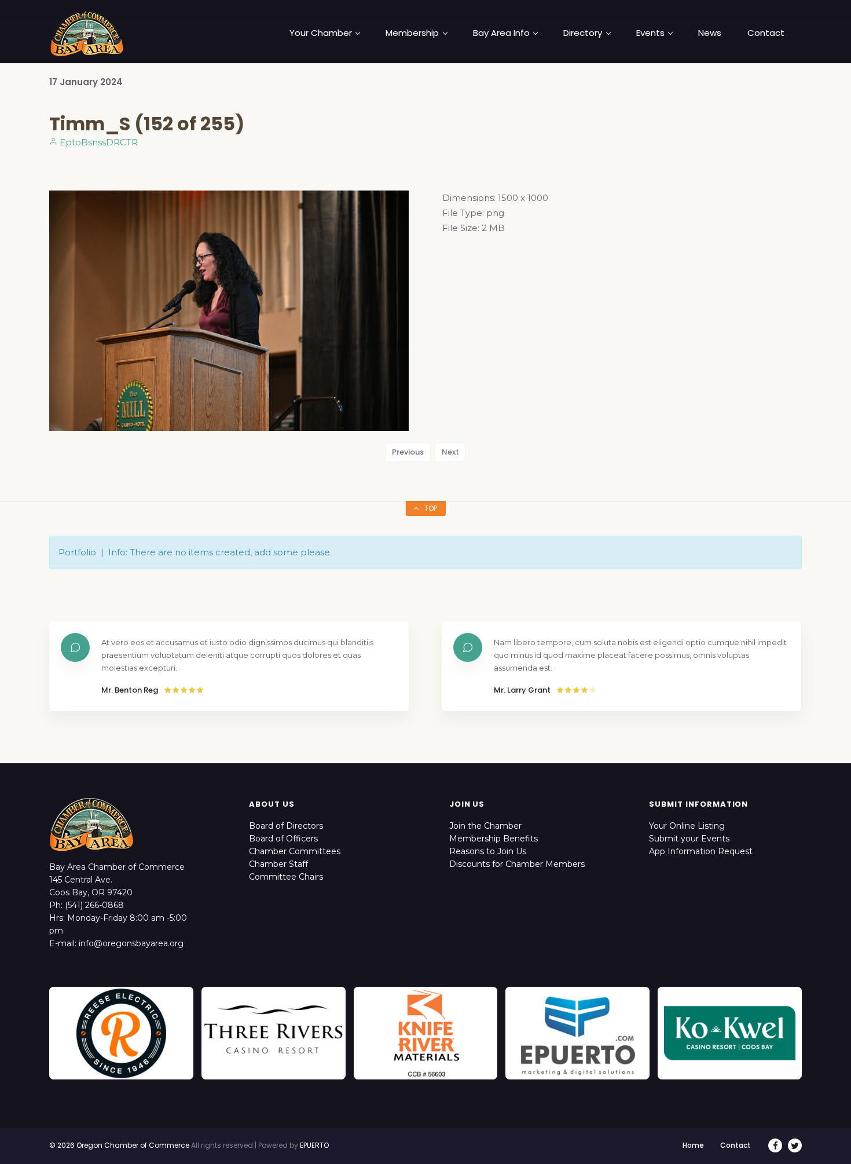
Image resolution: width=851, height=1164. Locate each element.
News (709, 33)
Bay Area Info (501, 33)
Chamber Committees (294, 851)
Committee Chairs (286, 877)
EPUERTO (314, 1145)
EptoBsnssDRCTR (97, 142)
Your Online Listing (687, 826)
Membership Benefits (493, 838)
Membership (412, 33)
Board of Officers (283, 838)
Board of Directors (286, 826)
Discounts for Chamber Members (517, 864)
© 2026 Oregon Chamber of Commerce (119, 1145)
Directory (582, 33)
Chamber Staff (278, 864)
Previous (408, 451)
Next (450, 451)
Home (693, 1145)
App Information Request (701, 851)
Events (650, 33)
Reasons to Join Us (487, 851)
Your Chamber (320, 33)
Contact (765, 33)
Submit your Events (689, 838)
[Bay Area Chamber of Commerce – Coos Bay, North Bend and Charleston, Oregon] (86, 33)
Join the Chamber (485, 826)
